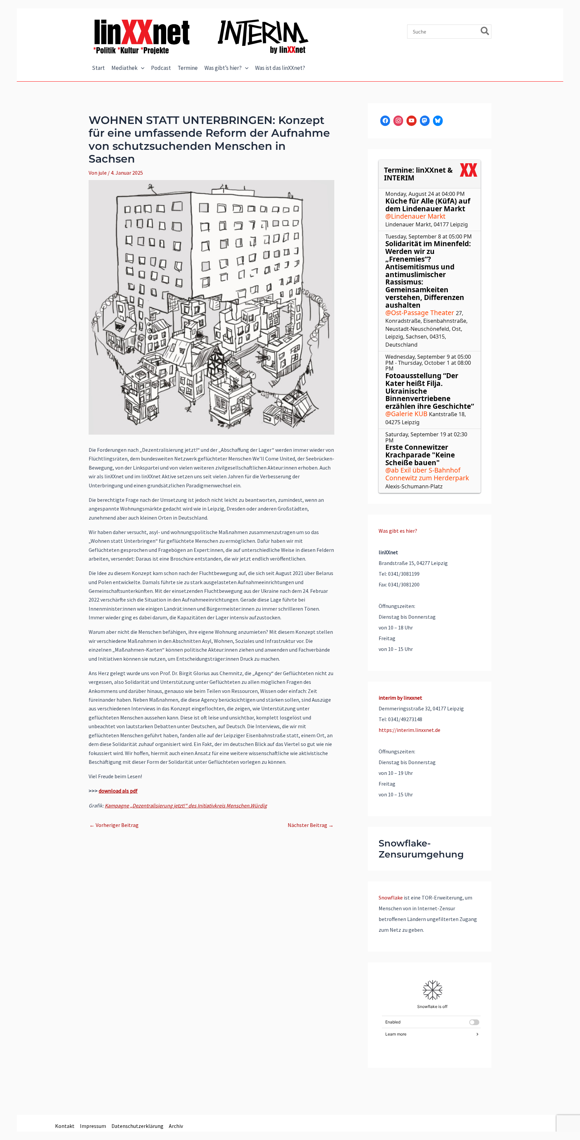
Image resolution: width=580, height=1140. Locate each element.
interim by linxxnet (400, 697)
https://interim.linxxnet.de (409, 730)
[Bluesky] (437, 121)
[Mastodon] (424, 121)
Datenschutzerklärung (137, 1126)
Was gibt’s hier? (223, 68)
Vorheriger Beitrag (114, 825)
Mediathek (124, 68)
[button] (141, 68)
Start (98, 68)
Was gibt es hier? (398, 530)
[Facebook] (385, 121)
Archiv (176, 1126)
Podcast (161, 68)
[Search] (485, 31)
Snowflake (391, 897)
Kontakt (65, 1126)
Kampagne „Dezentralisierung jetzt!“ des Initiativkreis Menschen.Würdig (186, 805)
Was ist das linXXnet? (280, 68)
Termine (188, 68)
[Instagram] (398, 121)
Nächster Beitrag (311, 825)
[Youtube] (411, 121)
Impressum (93, 1126)
